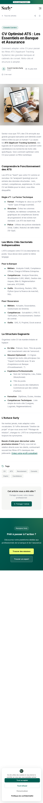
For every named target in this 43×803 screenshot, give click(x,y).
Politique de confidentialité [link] (22, 796)
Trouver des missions (21, 551)
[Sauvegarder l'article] (39, 15)
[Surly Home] (7, 8)
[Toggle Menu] (40, 8)
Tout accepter (22, 780)
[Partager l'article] (35, 15)
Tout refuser (22, 786)
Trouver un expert (21, 559)
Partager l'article (22, 504)
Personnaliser (22, 791)
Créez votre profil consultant (24, 453)
